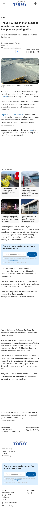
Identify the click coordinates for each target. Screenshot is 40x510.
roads (31, 130)
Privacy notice (14, 260)
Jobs (3, 458)
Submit (32, 254)
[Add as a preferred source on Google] (20, 51)
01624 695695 (12, 502)
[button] (4, 3)
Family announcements (9, 460)
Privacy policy (6, 456)
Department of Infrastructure (12, 114)
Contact (4, 454)
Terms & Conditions (8, 452)
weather (4, 97)
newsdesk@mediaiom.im (13, 506)
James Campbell (8, 43)
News (3, 18)
